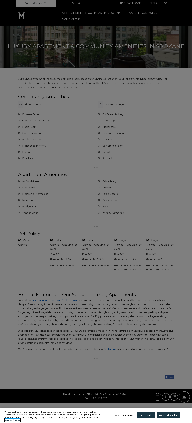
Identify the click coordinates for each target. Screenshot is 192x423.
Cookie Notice (12, 420)
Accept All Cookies (169, 415)
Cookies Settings (124, 415)
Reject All (146, 415)
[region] (96, 415)
